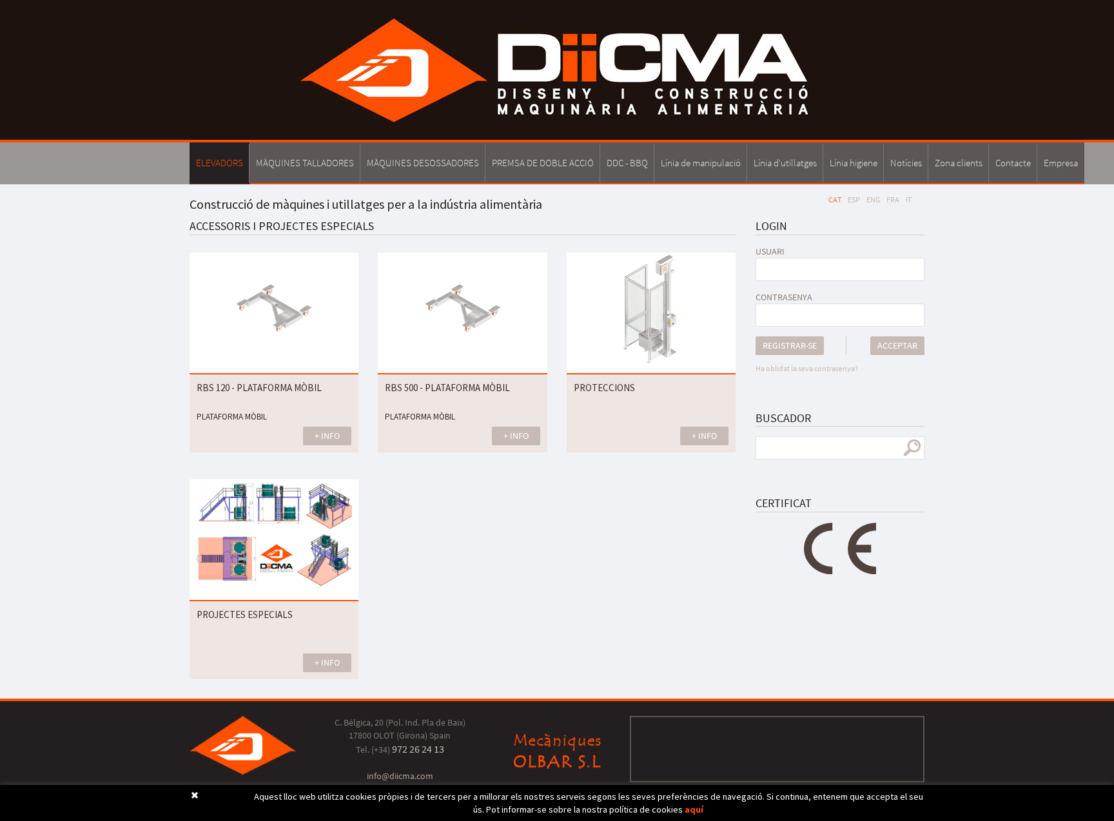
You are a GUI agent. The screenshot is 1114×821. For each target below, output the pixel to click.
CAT (834, 199)
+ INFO (327, 435)
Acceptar (897, 345)
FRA (892, 199)
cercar (912, 448)
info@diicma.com (400, 776)
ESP (854, 199)
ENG (873, 199)
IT (909, 199)
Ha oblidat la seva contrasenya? (807, 368)
